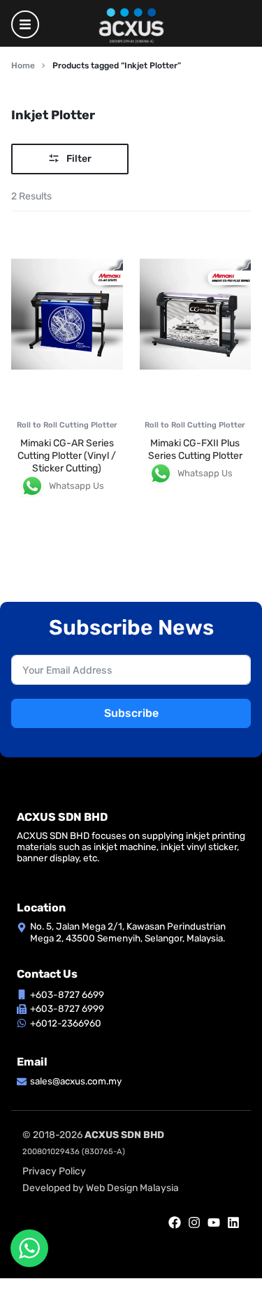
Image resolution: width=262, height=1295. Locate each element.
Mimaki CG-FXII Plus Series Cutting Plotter (195, 449)
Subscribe (131, 713)
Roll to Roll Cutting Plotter (67, 425)
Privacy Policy (54, 1171)
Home (23, 65)
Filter (79, 159)
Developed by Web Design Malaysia (100, 1188)
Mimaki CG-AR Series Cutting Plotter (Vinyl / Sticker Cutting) (66, 455)
